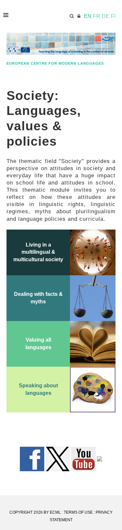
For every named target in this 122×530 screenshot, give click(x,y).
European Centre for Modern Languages (55, 63)
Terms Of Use (78, 512)
